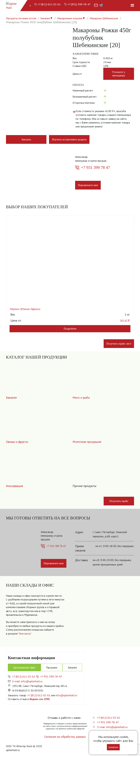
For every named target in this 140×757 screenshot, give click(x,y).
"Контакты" (24, 633)
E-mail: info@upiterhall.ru (27, 681)
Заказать (26, 139)
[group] (102, 617)
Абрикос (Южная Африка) (25, 309)
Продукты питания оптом (21, 18)
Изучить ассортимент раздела (69, 139)
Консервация (14, 486)
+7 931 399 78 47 (95, 167)
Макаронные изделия (69, 18)
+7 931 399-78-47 (51, 676)
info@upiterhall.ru (66, 695)
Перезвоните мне (88, 185)
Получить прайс (118, 501)
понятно (113, 747)
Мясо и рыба (81, 397)
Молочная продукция (87, 442)
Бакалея (45, 18)
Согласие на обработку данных (65, 737)
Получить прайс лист (118, 343)
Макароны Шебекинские (104, 18)
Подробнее (70, 328)
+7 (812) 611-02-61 (49, 4)
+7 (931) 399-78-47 (78, 4)
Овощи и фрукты (17, 442)
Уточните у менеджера (118, 74)
